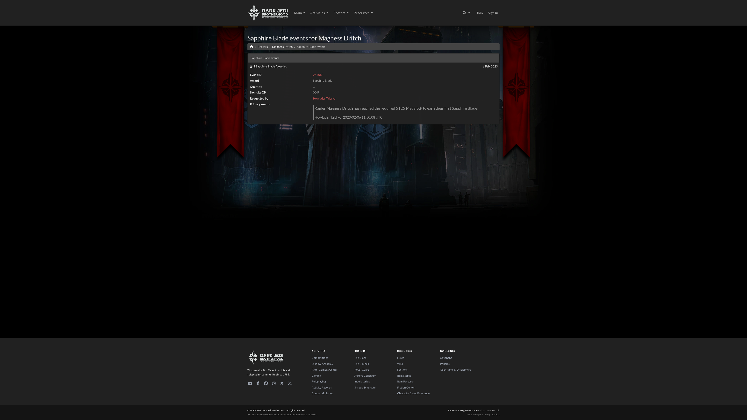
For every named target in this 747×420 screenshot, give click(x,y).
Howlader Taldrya (324, 98)
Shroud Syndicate (364, 387)
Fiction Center (406, 387)
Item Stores (404, 375)
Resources (362, 13)
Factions (402, 369)
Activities (317, 13)
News (400, 357)
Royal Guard (361, 369)
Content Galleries (322, 393)
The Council (361, 363)
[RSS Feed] (289, 383)
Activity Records (322, 387)
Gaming (316, 375)
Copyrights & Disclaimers (455, 369)
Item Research (405, 381)
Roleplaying (319, 381)
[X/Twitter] (281, 383)
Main (298, 13)
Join (479, 13)
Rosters (339, 13)
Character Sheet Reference (413, 393)
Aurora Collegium (365, 375)
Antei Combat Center (325, 369)
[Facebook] (265, 383)
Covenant (446, 357)
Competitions (320, 357)
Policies (445, 363)
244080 (318, 74)
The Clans (360, 357)
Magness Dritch (282, 46)
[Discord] (249, 383)
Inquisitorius (362, 381)
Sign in (493, 13)
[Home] (251, 46)
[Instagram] (273, 383)
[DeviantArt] (257, 383)
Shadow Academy (322, 363)
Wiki (400, 363)
